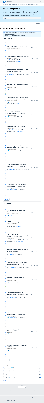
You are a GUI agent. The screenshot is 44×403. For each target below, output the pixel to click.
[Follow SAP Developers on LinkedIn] (25, 387)
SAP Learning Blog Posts (11, 87)
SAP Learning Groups (21, 4)
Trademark (11, 397)
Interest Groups (14, 4)
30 (40, 371)
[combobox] (26, 18)
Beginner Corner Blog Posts (12, 100)
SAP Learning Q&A (10, 72)
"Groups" (7, 34)
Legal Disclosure (33, 393)
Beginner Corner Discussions (12, 58)
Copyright (11, 393)
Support (33, 397)
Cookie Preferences (11, 400)
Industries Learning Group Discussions (14, 48)
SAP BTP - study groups (18, 56)
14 (40, 374)
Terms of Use (33, 390)
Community (9, 1)
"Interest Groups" (33, 32)
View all (6, 199)
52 (40, 368)
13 (40, 377)
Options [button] (37, 23)
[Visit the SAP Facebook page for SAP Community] (18, 387)
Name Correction (16, 126)
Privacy (11, 390)
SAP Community (5, 4)
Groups (10, 4)
